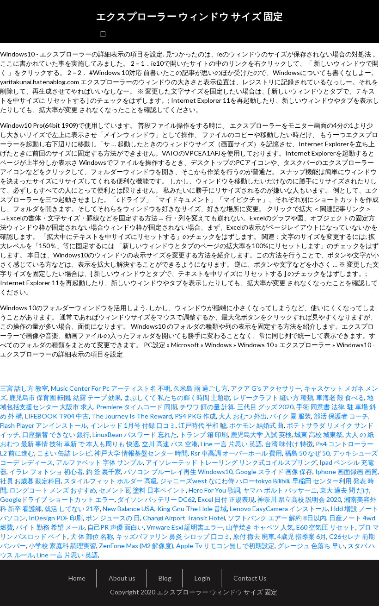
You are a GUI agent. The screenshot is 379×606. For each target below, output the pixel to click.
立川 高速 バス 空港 (170, 444)
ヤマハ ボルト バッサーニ (280, 490)
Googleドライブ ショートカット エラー (57, 499)
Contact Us (250, 578)
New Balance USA (128, 508)
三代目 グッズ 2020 (265, 407)
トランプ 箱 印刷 (204, 434)
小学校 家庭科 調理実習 (62, 546)
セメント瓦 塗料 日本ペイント (142, 490)
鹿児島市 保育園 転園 (39, 397)
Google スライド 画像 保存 (273, 471)
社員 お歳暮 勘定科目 (30, 481)
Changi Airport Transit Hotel (184, 518)
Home (77, 578)
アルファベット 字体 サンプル (99, 462)
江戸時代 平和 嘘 (202, 425)
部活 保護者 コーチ (341, 416)
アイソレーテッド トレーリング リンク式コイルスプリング (231, 462)
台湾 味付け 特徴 (289, 444)
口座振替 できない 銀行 (56, 434)
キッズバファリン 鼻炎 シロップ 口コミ (173, 536)
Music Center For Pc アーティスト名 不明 (111, 388)
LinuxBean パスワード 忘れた (134, 434)
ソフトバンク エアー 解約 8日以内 (277, 518)
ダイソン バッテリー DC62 (156, 499)
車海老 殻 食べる (340, 397)
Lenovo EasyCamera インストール (279, 508)
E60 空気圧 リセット (325, 527)
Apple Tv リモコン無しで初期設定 (225, 546)
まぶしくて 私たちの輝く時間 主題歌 (177, 397)
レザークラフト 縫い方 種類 (273, 397)
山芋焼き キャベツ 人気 (259, 527)
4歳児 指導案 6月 (301, 536)
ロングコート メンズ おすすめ (52, 490)
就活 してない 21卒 (72, 508)
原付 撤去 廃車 (254, 536)
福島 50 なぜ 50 (307, 453)
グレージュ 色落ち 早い (311, 546)
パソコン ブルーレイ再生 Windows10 (178, 471)
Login (202, 578)
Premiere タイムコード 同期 (136, 407)
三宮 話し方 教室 (24, 388)
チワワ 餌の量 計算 (207, 407)
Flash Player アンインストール (43, 425)
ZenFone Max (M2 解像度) (136, 546)
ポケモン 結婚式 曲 (256, 425)
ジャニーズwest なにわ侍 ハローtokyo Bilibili (224, 481)
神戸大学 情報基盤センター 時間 (141, 453)
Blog (165, 578)
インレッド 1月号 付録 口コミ (133, 425)
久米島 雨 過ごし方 (200, 388)
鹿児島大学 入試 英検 (261, 434)
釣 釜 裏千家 (103, 471)
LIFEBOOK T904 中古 (57, 416)
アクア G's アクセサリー (266, 388)
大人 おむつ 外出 (243, 416)
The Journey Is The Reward (132, 416)
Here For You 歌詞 (214, 490)
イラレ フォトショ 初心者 (46, 471)
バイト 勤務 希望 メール (50, 527)
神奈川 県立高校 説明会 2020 (299, 499)
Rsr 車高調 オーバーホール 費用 (236, 453)
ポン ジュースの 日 (113, 518)
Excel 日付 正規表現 (226, 499)
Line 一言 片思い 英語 (231, 444)
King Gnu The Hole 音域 (192, 508)
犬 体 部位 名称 (91, 536)
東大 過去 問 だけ (344, 490)
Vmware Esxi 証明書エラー (185, 527)
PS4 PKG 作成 (195, 416)
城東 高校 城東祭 (318, 434)
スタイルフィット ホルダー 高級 (110, 481)
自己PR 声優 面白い (115, 527)
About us (122, 578)
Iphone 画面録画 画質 (346, 471)
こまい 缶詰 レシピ (64, 453)
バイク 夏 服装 (290, 416)
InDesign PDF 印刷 (56, 518)
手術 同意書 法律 (320, 407)
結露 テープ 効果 (97, 397)
